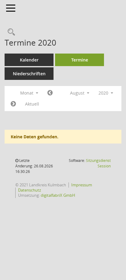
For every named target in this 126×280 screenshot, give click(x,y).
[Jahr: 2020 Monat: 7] (50, 93)
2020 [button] (103, 93)
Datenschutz (29, 190)
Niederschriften (29, 74)
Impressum (81, 185)
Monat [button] (27, 93)
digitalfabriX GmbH (58, 195)
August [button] (78, 93)
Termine (79, 60)
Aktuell (32, 104)
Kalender (29, 60)
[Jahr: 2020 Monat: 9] (13, 104)
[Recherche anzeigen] (10, 32)
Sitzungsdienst (98, 163)
